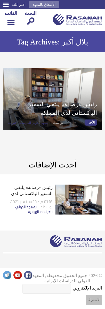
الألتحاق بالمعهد (44, 5)
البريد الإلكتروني (87, 288)
